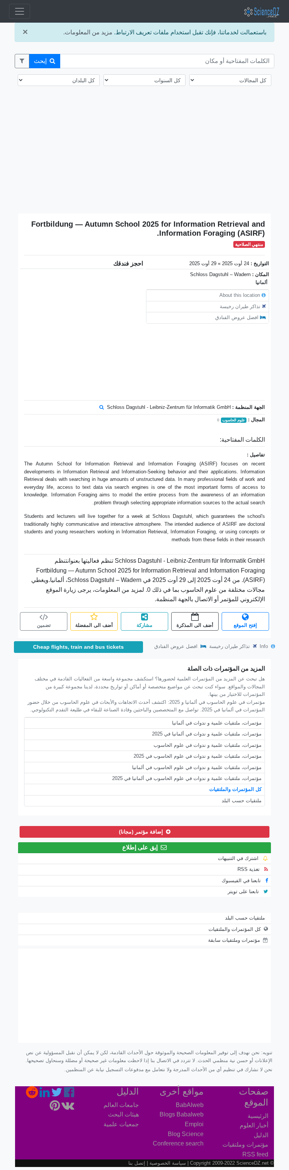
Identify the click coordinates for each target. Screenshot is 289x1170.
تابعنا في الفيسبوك (242, 880)
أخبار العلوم (254, 1125)
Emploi (194, 1124)
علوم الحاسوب (233, 420)
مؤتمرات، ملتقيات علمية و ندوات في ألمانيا (217, 723)
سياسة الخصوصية (167, 1163)
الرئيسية (258, 1116)
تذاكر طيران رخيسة (240, 306)
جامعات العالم (121, 1105)
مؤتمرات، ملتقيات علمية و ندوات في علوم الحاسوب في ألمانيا (197, 767)
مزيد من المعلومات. (88, 32)
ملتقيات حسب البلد (242, 800)
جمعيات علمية (121, 1124)
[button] (22, 61)
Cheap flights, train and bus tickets (78, 647)
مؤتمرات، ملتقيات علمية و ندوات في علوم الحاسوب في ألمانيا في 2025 (187, 778)
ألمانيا (262, 282)
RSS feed (255, 1154)
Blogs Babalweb (182, 1114)
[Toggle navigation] (19, 11)
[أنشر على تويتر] (56, 1094)
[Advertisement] (144, 154)
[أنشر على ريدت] (32, 1094)
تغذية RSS (249, 869)
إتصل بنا (136, 1163)
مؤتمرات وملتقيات (245, 1144)
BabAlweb (190, 1105)
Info (264, 646)
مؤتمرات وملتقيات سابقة (234, 940)
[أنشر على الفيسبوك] (69, 1094)
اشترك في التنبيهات (239, 858)
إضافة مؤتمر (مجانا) (141, 832)
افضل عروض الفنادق (237, 317)
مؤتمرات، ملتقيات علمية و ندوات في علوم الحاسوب (208, 745)
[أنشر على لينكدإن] (45, 1094)
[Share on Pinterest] (55, 1107)
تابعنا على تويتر (244, 891)
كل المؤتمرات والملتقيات (235, 789)
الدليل (261, 1135)
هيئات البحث (123, 1114)
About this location (239, 295)
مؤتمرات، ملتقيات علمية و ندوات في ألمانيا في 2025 (207, 734)
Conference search (178, 1143)
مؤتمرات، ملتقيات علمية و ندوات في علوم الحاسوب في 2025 (198, 756)
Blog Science (186, 1134)
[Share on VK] (67, 1107)
